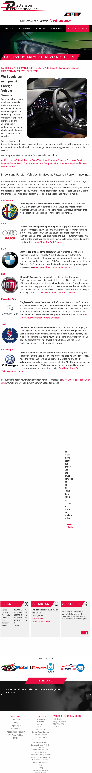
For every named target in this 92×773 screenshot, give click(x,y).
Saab (3, 324)
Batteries (40, 724)
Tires (40, 765)
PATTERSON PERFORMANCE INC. (17, 68)
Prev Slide (83, 632)
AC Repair (18, 160)
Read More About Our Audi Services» (46, 242)
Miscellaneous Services (40, 760)
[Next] (90, 694)
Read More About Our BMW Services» (52, 267)
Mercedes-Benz (9, 299)
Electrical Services (57, 160)
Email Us (35, 622)
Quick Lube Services (40, 762)
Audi (3, 223)
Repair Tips (40, 28)
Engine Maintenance (33, 163)
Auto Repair (24, 28)
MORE (15, 738)
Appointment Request (77, 28)
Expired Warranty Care (40, 749)
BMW (3, 248)
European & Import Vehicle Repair (59, 163)
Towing (40, 768)
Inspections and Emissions (40, 757)
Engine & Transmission (12, 163)
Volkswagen (7, 349)
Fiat (3, 274)
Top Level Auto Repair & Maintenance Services (57, 68)
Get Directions (44, 622)
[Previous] (2, 694)
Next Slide (86, 632)
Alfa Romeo (7, 200)
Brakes (27, 160)
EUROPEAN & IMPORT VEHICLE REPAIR (19, 71)
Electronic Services (76, 160)
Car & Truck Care (40, 160)
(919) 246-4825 (60, 21)
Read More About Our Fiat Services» (58, 292)
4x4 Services (7, 160)
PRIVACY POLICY (15, 735)
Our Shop (9, 28)
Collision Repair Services (40, 732)
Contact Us (56, 28)
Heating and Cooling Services (40, 755)
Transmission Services (40, 770)
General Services (40, 752)
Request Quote (70, 525)
